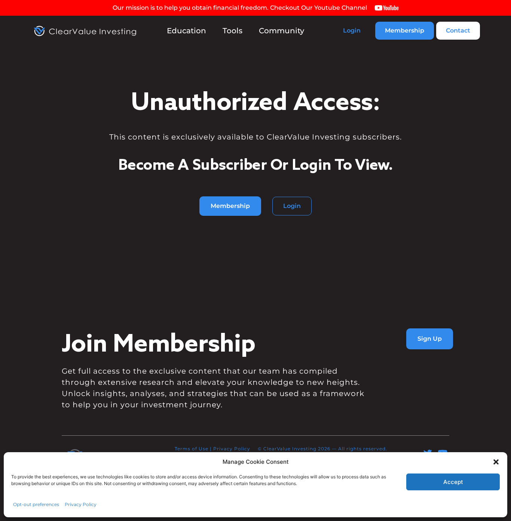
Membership (404, 30)
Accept (453, 481)
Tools (232, 30)
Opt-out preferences (36, 504)
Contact (458, 30)
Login (352, 30)
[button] (496, 462)
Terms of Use (191, 448)
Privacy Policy (81, 504)
